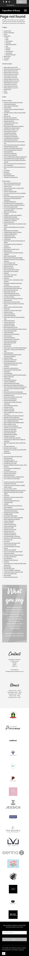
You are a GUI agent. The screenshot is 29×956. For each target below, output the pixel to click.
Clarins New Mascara (10, 104)
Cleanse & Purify (8, 407)
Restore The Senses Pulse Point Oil (13, 148)
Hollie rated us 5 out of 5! (11, 82)
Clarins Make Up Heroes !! (11, 405)
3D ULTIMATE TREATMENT (10, 516)
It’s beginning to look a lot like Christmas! (15, 393)
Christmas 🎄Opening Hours (12, 500)
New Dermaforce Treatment (11, 339)
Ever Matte (7, 371)
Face (7, 37)
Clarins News (7, 107)
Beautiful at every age (10, 529)
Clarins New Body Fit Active (11, 293)
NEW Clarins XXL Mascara (11, 290)
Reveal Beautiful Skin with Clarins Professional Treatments (13, 364)
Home (5, 34)
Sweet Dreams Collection (11, 140)
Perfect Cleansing (9, 376)
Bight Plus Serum (8, 266)
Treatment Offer (8, 502)
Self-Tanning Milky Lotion (11, 207)
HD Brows (6, 172)
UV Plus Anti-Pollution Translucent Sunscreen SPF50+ (13, 209)
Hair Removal (9, 51)
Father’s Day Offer (9, 528)
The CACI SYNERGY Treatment (12, 570)
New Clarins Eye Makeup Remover (13, 298)
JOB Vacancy (7, 344)
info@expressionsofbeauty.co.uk (14, 671)
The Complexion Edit (9, 263)
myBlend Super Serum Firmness (12, 232)
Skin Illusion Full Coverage (11, 271)
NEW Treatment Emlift (10, 256)
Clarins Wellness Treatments (12, 286)
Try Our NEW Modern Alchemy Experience (15, 157)
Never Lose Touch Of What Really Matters (15, 348)
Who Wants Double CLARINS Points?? (14, 477)
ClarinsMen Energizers (10, 133)
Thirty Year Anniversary (10, 341)
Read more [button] (21, 949)
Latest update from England (11, 383)
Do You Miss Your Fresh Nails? (12, 478)
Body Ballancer (8, 558)
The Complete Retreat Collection (13, 150)
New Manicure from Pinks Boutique (13, 203)
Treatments (7, 36)
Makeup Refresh (8, 358)
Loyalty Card (7, 31)
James (6, 93)
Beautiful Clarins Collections (11, 417)
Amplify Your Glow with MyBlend (13, 215)
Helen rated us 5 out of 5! (11, 67)
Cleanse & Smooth (9, 409)
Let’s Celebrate (8, 507)
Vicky (5, 91)
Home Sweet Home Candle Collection (14, 158)
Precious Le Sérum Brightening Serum (14, 205)
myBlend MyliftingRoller (10, 234)
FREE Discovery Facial (10, 533)
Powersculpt (7, 346)
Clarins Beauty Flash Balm (11, 106)
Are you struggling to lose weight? (13, 551)
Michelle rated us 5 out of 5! (11, 81)
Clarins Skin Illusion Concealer (12, 185)
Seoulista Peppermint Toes (11, 119)
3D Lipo (6, 548)
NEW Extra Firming (9, 268)
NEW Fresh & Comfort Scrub (11, 249)
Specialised (9, 53)
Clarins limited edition (10, 524)
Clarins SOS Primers (9, 320)
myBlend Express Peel (10, 237)
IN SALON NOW (8, 499)
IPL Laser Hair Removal (10, 557)
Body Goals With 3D (9, 475)
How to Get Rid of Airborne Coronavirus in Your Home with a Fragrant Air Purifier (15, 387)
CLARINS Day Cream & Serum (12, 128)
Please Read (7, 453)
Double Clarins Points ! (10, 473)
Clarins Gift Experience (10, 380)
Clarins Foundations (9, 337)
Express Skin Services (9, 292)
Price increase (8, 336)
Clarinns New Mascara (10, 400)
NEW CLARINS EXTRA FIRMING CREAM (14, 422)
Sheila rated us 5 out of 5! (11, 88)
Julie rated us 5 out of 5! (10, 76)
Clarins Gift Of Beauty (10, 433)
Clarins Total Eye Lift (9, 322)
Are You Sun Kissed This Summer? (13, 456)
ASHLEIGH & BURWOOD (10, 534)
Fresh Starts (7, 378)
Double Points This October (11, 512)
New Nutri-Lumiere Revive (11, 368)
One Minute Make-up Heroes (12, 536)
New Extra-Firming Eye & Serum (12, 538)
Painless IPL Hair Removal (11, 177)
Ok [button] (3, 953)
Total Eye (6, 366)
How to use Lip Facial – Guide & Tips (14, 188)
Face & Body (9, 41)
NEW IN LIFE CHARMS (9, 326)
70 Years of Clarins (9, 297)
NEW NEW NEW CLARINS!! (10, 434)
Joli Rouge (7, 309)
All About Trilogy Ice (9, 446)
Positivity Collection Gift (10, 135)
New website (7, 575)
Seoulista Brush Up (9, 121)
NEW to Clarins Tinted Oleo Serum (13, 307)
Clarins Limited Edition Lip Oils (12, 295)
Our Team (6, 58)
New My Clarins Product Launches (13, 102)
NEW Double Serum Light (10, 327)
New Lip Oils (7, 116)
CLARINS (6, 504)
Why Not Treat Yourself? (10, 448)
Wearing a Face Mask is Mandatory (14, 385)
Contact (6, 60)
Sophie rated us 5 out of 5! (11, 72)
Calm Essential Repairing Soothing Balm (15, 375)
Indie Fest (6, 495)
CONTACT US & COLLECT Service (13, 427)
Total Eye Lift (7, 247)
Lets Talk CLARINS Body (10, 472)
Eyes (7, 46)
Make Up (8, 48)
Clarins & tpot (7, 186)
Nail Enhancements (11, 44)
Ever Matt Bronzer (9, 124)
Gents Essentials (8, 152)
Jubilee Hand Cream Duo (11, 123)
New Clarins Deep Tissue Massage (13, 392)
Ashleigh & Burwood (9, 436)
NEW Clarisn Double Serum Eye (12, 183)
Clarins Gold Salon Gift (10, 545)
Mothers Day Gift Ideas (10, 429)
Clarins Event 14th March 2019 (12, 543)
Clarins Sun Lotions (9, 553)
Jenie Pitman (7, 89)
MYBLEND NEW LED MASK (10, 217)
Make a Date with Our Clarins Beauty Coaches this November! (14, 510)
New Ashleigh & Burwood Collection (14, 416)
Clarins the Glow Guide (10, 331)
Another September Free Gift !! (12, 438)
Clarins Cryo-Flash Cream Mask (12, 310)
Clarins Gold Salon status (11, 577)
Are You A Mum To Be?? (10, 489)
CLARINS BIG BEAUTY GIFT (10, 461)
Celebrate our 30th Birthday (11, 334)
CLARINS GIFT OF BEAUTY (10, 220)
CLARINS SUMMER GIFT (10, 202)
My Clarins (7, 541)
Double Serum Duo (9, 222)
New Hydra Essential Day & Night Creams (15, 329)
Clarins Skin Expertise (9, 315)
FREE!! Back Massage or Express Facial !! (15, 490)
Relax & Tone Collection (10, 155)
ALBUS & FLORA (8, 190)
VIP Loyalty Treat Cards (10, 275)
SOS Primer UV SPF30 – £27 (11, 129)
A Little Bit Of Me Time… (10, 483)
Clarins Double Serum (10, 361)
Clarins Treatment (9, 521)
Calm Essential (8, 373)
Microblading (7, 174)
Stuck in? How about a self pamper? (14, 482)
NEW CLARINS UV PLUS (10, 424)
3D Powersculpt (8, 458)
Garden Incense (8, 312)
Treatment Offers (8, 523)
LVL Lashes (7, 170)
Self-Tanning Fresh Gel (10, 212)
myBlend (6, 254)
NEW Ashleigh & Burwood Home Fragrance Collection (12, 355)
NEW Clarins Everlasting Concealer (13, 419)
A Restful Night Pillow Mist (11, 146)
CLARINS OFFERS (8, 514)
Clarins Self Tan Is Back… (10, 131)
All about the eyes (9, 531)
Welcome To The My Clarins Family (13, 497)
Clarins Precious (8, 276)
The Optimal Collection (10, 153)
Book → (21, 2)
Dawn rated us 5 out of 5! (11, 71)
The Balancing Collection (11, 136)
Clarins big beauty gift (10, 526)
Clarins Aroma (8, 300)
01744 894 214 (10, 5)
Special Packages (10, 54)
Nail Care (8, 43)
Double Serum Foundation (11, 230)
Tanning (8, 49)
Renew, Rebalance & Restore (12, 519)
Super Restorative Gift (10, 343)
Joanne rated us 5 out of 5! (11, 79)
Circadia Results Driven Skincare (13, 288)
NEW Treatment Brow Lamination (13, 506)
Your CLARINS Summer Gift (11, 421)
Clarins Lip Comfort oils (10, 359)
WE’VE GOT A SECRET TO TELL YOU (13, 397)
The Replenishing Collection (11, 138)
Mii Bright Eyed (8, 251)
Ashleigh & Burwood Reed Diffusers (13, 555)
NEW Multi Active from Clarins (12, 302)
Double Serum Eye (9, 395)
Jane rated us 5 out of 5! (10, 77)
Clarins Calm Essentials (10, 399)
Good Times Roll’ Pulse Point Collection (14, 145)
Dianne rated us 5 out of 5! (11, 74)
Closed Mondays (8, 353)
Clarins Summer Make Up (11, 426)
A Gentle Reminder (9, 324)
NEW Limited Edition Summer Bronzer (14, 196)
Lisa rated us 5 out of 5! (10, 84)
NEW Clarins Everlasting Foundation (14, 126)
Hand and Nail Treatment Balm (12, 370)
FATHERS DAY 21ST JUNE (10, 463)
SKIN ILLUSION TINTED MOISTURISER (13, 258)
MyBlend (6, 213)
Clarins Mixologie (8, 332)
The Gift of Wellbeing (9, 382)
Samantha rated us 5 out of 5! (12, 69)
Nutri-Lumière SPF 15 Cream (11, 269)
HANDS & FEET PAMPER (10, 550)
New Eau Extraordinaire (10, 118)
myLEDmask (7, 239)
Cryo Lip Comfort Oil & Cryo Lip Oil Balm (15, 193)
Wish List (6, 390)
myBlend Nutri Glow (9, 236)
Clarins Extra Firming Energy (11, 219)
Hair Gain (6, 195)
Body (7, 39)
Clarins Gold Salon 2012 (10, 573)
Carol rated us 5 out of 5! (11, 86)
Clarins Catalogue (9, 32)
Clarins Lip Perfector (9, 314)
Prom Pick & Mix (8, 540)
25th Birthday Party (9, 568)
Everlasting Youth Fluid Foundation (13, 517)
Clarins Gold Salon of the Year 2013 (13, 572)
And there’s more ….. (9, 460)
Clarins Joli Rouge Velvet (11, 264)
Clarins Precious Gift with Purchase (13, 252)
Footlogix (6, 562)
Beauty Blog (7, 56)
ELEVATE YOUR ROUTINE (10, 191)
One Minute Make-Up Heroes (12, 546)
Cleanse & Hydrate (9, 410)
